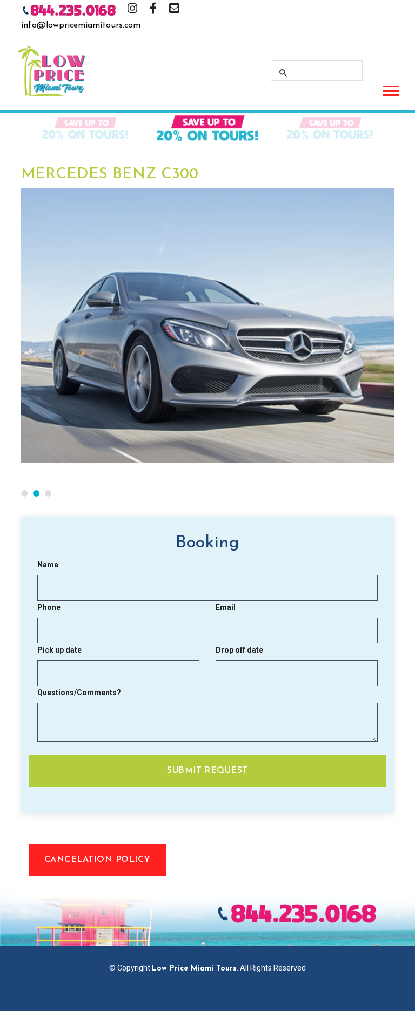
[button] (390, 89)
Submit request (207, 770)
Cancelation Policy (97, 860)
